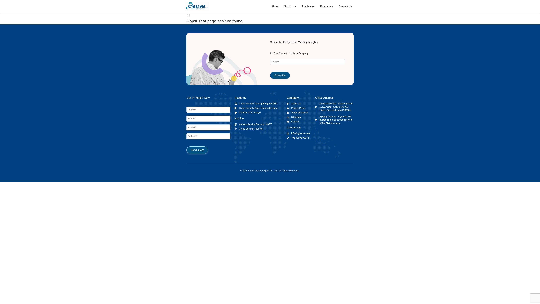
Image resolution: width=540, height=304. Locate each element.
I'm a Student (280, 53)
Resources (326, 6)
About (275, 6)
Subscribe (280, 75)
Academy (307, 6)
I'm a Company (300, 53)
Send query (197, 150)
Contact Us (345, 6)
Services (289, 6)
